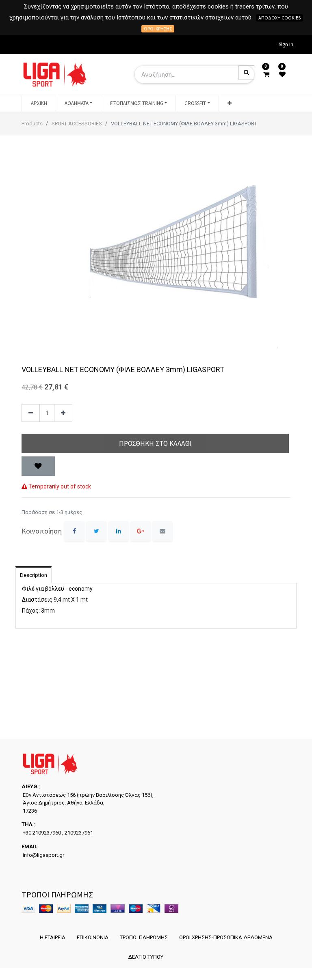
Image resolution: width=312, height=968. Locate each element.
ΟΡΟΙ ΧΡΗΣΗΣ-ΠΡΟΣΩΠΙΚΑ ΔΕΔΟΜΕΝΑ (226, 937)
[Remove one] (31, 413)
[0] (266, 75)
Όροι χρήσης (158, 29)
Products (32, 123)
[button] (229, 103)
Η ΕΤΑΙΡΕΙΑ (52, 937)
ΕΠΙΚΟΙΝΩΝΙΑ (92, 937)
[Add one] (63, 413)
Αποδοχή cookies (279, 18)
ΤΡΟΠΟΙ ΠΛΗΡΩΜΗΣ (144, 937)
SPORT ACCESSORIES (77, 123)
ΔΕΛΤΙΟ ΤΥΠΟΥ (145, 957)
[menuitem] (38, 103)
